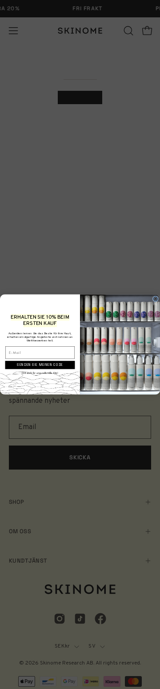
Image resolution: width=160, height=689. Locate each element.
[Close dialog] (155, 298)
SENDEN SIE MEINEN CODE (40, 365)
